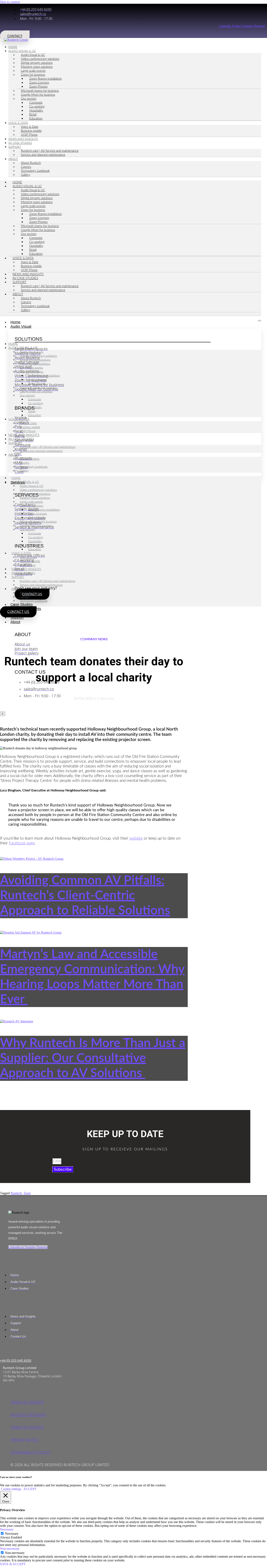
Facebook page (22, 843)
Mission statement (28, 1414)
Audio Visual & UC (22, 51)
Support (14, 147)
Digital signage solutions (37, 62)
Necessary (12, 1533)
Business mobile (31, 130)
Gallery (25, 174)
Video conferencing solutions (40, 58)
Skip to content (10, 2)
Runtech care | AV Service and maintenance (50, 150)
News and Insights (28, 274)
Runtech (16, 1193)
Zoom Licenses (39, 82)
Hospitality (36, 110)
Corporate (36, 102)
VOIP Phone (29, 270)
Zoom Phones (38, 86)
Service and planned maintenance (43, 154)
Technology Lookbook (35, 170)
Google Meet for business (38, 94)
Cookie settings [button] (11, 1489)
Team (27, 1193)
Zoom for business (33, 74)
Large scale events (33, 70)
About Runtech (31, 163)
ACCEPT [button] (30, 1489)
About (13, 159)
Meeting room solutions (37, 66)
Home (17, 182)
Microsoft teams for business (40, 90)
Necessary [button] (7, 1529)
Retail (33, 114)
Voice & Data (18, 123)
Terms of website (27, 1402)
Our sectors (28, 98)
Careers (26, 166)
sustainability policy (30, 1452)
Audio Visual (20, 326)
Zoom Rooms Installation (45, 78)
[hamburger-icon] (259, 320)
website (136, 838)
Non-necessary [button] (10, 1548)
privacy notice (24, 1439)
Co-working (37, 106)
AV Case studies (25, 278)
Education (36, 118)
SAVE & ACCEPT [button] (13, 1564)
